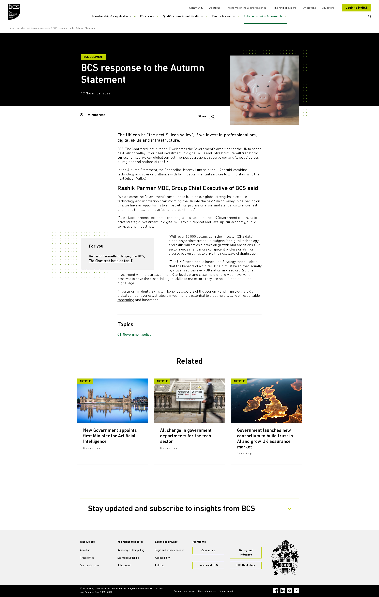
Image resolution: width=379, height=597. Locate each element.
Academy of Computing (130, 550)
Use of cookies (227, 591)
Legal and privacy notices (169, 550)
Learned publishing (128, 558)
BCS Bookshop (245, 565)
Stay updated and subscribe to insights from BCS (171, 509)
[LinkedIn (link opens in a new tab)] (282, 590)
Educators (328, 8)
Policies (159, 565)
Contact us (208, 550)
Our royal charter (90, 565)
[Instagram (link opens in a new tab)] (296, 590)
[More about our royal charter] (285, 557)
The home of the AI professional (246, 8)
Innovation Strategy (220, 262)
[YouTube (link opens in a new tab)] (289, 590)
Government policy (137, 335)
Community (196, 8)
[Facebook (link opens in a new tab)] (275, 590)
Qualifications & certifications (183, 16)
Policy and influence (245, 552)
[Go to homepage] (14, 12)
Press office (87, 558)
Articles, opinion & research (263, 16)
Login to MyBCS (357, 7)
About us (214, 8)
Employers (309, 8)
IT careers (147, 16)
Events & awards (223, 16)
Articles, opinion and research (33, 28)
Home (11, 28)
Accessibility (162, 558)
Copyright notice (207, 591)
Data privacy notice (184, 591)
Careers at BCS (208, 565)
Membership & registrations (111, 16)
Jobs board (123, 565)
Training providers (285, 8)
